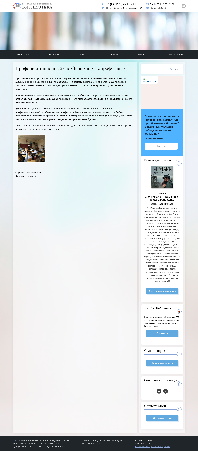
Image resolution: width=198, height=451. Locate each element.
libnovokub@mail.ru (159, 8)
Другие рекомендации (162, 291)
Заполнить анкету (162, 363)
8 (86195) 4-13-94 (143, 440)
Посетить (162, 333)
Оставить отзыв (162, 418)
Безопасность (175, 54)
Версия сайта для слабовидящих (152, 446)
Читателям (54, 54)
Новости (84, 54)
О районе (113, 54)
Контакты (143, 54)
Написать (161, 146)
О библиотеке (22, 54)
